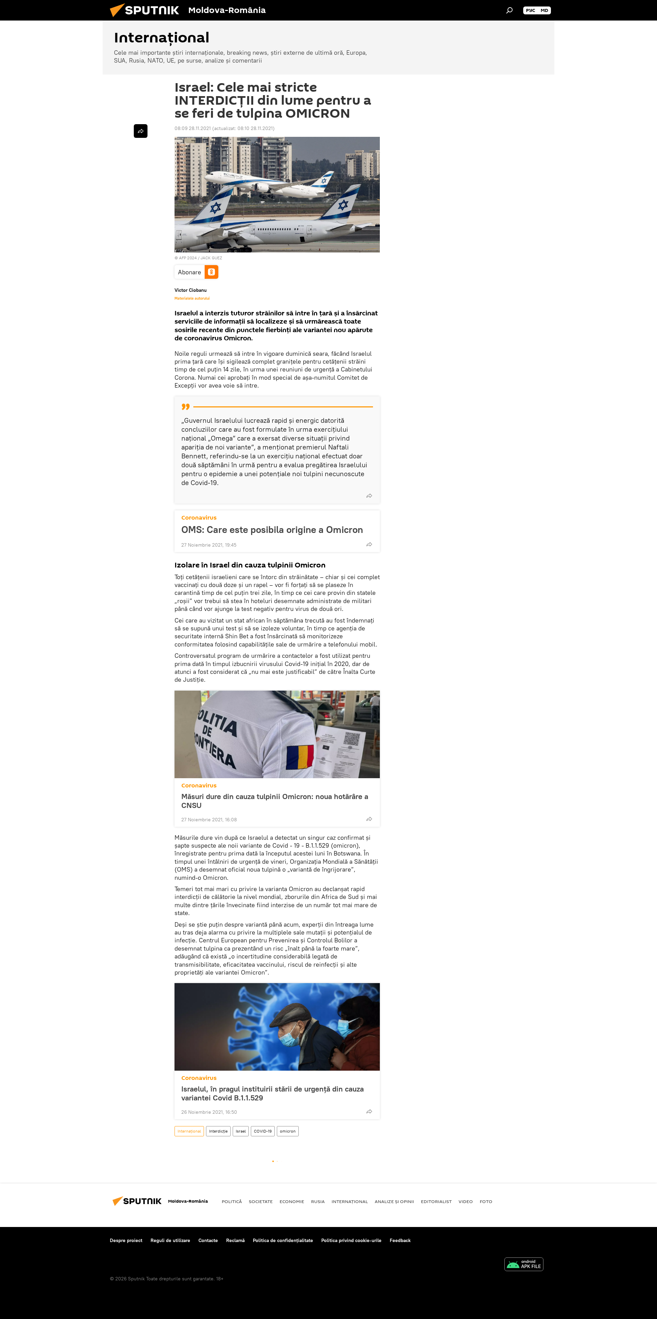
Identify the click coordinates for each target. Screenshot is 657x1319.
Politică (232, 1201)
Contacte (208, 1240)
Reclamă (235, 1240)
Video (466, 1201)
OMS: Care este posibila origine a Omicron (272, 529)
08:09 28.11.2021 (193, 128)
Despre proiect (126, 1240)
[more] (369, 495)
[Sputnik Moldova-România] (147, 19)
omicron (288, 1131)
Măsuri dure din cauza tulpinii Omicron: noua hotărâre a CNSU (274, 801)
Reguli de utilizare (170, 1240)
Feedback (400, 1240)
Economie (292, 1201)
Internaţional (189, 1131)
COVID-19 (263, 1131)
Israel (241, 1131)
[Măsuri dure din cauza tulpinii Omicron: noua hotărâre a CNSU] (277, 734)
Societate (261, 1201)
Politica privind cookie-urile (351, 1240)
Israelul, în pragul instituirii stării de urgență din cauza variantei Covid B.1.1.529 (272, 1093)
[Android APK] (524, 1265)
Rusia (318, 1201)
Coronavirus (199, 517)
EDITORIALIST (436, 1201)
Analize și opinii (394, 1201)
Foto (486, 1201)
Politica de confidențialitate (283, 1240)
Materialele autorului (192, 298)
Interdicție (218, 1131)
